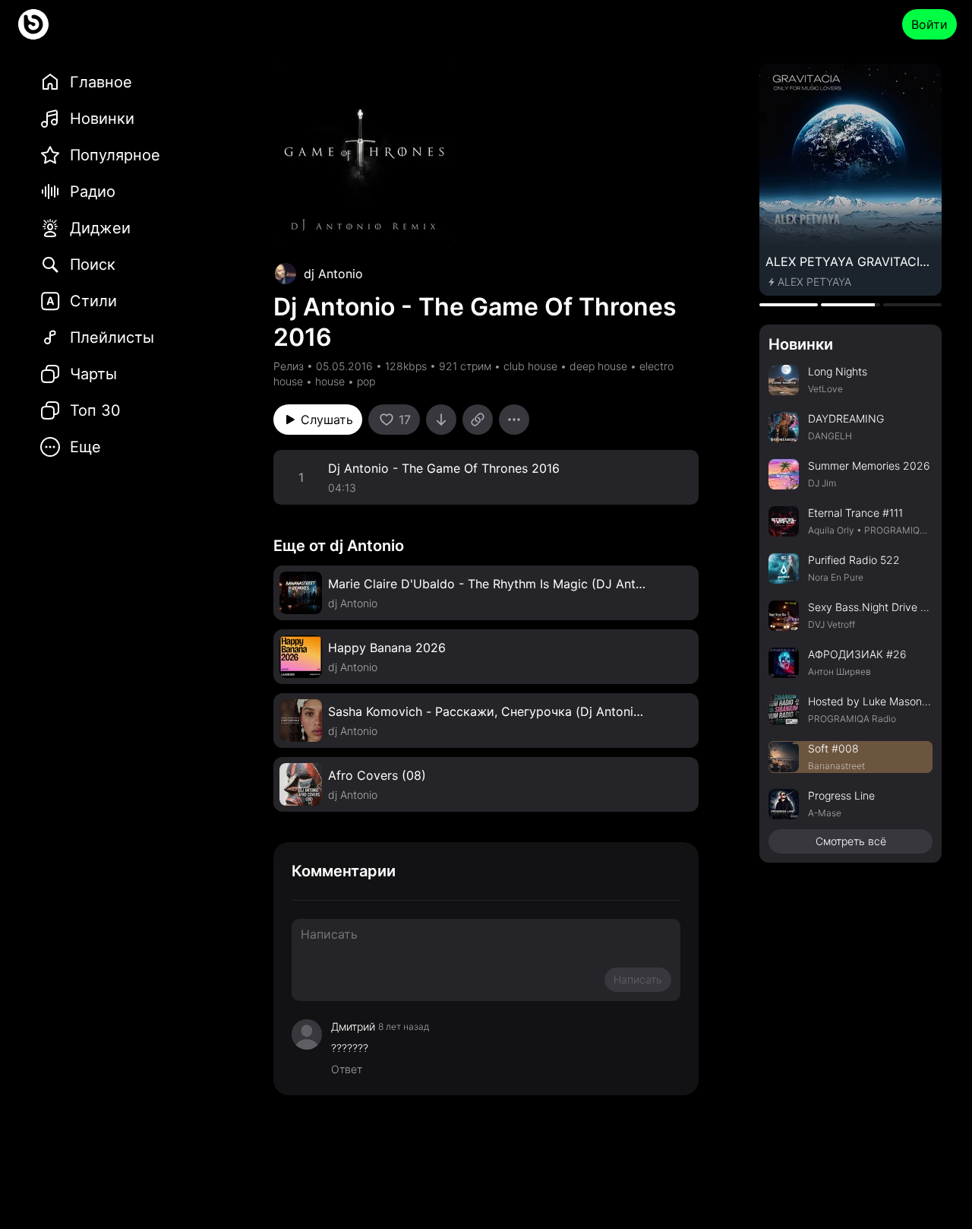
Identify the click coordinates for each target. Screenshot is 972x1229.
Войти (929, 24)
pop (366, 381)
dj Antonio (333, 273)
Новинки (800, 344)
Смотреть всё (851, 841)
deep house (598, 366)
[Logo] (33, 24)
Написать (638, 979)
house (330, 381)
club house (530, 366)
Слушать (327, 419)
